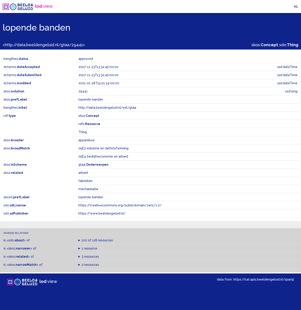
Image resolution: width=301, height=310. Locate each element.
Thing (82, 132)
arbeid (83, 172)
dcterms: (22, 67)
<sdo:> (16, 240)
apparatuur (86, 140)
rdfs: (89, 124)
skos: (264, 44)
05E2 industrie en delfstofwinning (103, 148)
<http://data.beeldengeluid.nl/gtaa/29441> (44, 44)
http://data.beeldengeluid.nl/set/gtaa (107, 107)
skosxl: (17, 197)
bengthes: (16, 59)
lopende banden (90, 197)
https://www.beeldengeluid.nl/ (102, 213)
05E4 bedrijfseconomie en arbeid (103, 156)
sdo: (288, 44)
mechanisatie (88, 189)
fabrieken (85, 181)
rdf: (10, 115)
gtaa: (93, 164)
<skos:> (19, 248)
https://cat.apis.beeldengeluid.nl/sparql (263, 279)
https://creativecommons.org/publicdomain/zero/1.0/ (120, 205)
